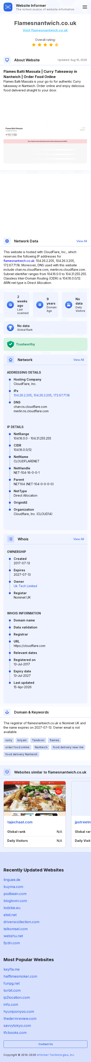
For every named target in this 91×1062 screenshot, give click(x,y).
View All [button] (81, 241)
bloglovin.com (15, 901)
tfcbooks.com (15, 1032)
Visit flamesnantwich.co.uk (45, 30)
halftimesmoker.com (20, 976)
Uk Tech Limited (25, 586)
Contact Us (45, 1044)
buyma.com (13, 886)
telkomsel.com (16, 929)
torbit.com (12, 990)
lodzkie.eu (12, 908)
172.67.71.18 (61, 395)
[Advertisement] (45, 106)
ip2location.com (17, 997)
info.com (11, 1004)
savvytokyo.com (17, 1025)
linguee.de (12, 879)
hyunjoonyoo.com (19, 1011)
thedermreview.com (20, 1018)
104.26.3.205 (43, 395)
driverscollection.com (21, 922)
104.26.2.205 (23, 395)
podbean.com (15, 893)
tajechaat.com (19, 822)
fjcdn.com (12, 943)
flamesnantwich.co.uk (19, 261)
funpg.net (12, 983)
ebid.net (10, 915)
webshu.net (13, 936)
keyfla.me (12, 969)
